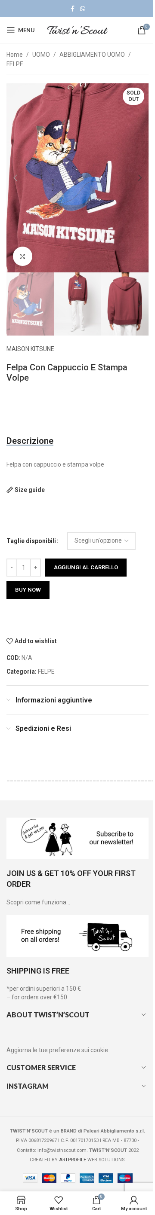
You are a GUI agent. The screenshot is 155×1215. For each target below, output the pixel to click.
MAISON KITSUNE (30, 348)
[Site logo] (77, 29)
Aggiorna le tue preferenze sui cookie (57, 1050)
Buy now (28, 589)
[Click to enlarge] (22, 256)
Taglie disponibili (31, 540)
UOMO (41, 54)
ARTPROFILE (72, 1160)
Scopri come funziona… (38, 902)
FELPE (14, 64)
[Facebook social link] (72, 9)
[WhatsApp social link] (83, 9)
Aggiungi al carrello (86, 567)
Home (14, 54)
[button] (15, 177)
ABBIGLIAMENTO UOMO (92, 54)
